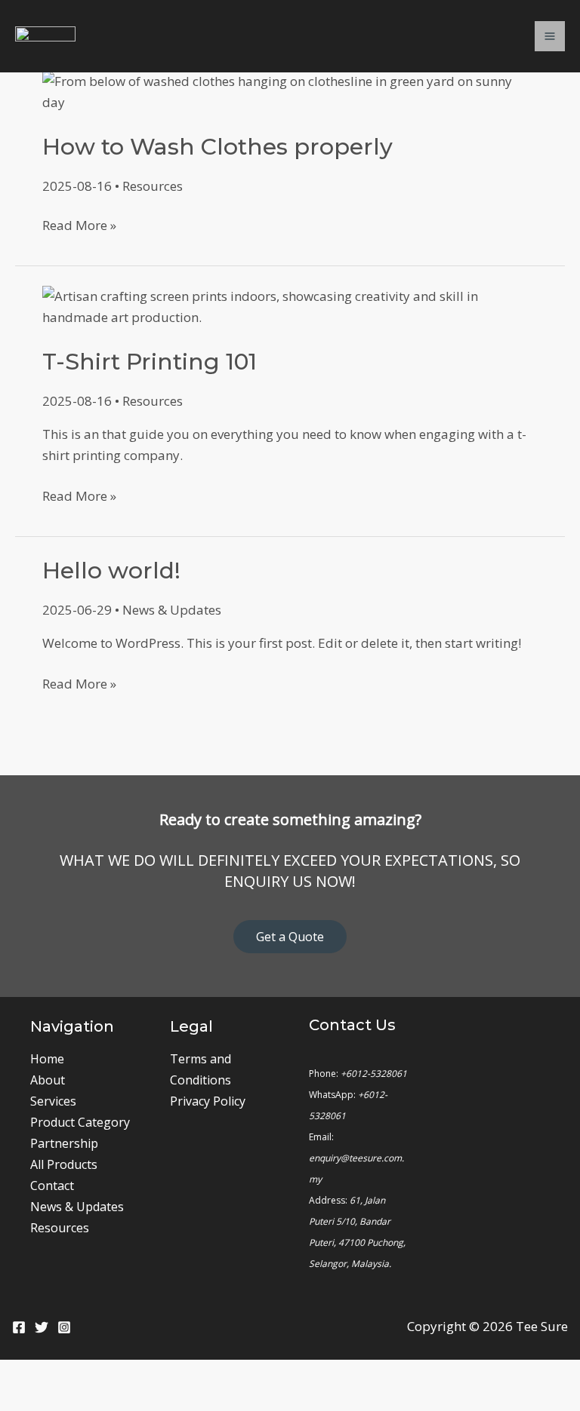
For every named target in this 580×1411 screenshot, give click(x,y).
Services (53, 1101)
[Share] (119, 1374)
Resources (152, 186)
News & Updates (171, 609)
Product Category (80, 1122)
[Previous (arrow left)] (22, 1400)
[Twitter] (41, 1327)
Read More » (79, 224)
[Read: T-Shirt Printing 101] (289, 305)
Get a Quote (290, 936)
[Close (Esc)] (167, 1374)
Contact (52, 1185)
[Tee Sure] (45, 36)
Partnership (64, 1143)
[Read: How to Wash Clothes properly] (289, 90)
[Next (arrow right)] (71, 1400)
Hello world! (111, 570)
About (47, 1080)
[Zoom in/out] (22, 1374)
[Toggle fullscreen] (71, 1374)
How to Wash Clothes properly (217, 147)
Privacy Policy (207, 1101)
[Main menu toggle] (550, 36)
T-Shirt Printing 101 (149, 362)
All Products (63, 1164)
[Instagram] (64, 1327)
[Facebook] (19, 1327)
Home (47, 1059)
